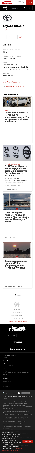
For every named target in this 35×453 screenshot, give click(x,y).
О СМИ (5, 358)
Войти (29, 2)
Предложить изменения (14, 87)
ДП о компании (25, 37)
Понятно (27, 441)
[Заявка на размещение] (29, 8)
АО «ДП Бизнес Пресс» (9, 355)
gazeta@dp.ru (6, 386)
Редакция (5, 360)
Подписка (5, 363)
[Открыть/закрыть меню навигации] (19, 2)
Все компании (17, 309)
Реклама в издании (8, 365)
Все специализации (17, 315)
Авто (5, 29)
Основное (12, 37)
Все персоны (17, 312)
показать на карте (8, 376)
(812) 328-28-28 (7, 381)
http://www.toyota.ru (11, 82)
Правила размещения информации (17, 321)
